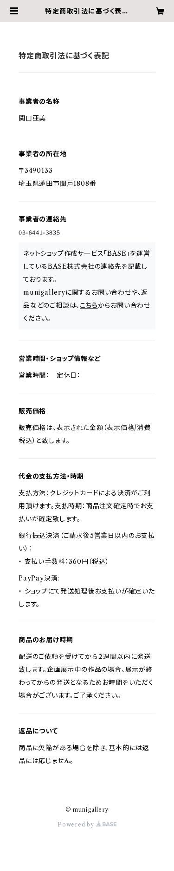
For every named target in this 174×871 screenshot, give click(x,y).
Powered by (77, 824)
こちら (88, 305)
